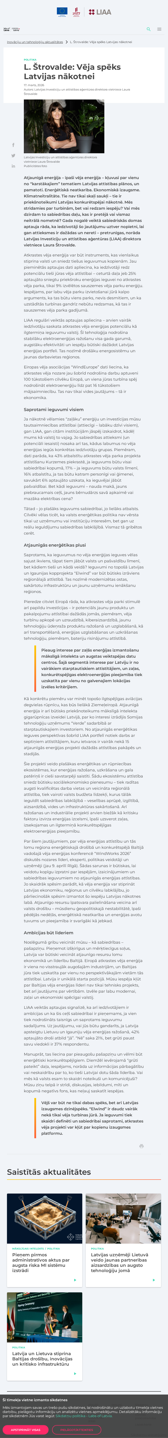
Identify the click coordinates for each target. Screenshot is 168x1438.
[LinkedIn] (13, 166)
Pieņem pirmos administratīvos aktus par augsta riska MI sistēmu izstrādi (41, 1262)
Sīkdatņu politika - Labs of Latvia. (84, 1416)
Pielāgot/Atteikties (76, 1430)
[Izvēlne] (159, 29)
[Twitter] (13, 155)
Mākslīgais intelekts (28, 1248)
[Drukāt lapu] (141, 1146)
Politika (30, 59)
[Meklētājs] (149, 29)
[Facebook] (13, 145)
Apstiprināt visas (25, 1430)
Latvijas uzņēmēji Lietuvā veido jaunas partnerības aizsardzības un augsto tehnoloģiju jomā (119, 1262)
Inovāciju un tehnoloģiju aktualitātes (35, 42)
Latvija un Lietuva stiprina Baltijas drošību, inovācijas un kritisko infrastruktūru (42, 1359)
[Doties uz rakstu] (75, 1280)
